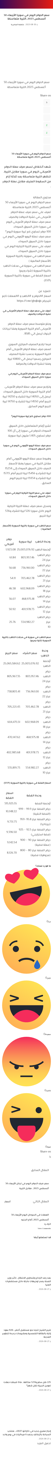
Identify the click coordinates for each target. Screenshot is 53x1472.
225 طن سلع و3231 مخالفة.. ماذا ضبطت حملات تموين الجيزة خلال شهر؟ (27, 1384)
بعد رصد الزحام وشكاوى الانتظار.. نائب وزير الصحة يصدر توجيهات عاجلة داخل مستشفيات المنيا (28, 1281)
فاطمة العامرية (17, 25)
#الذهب (26, 296)
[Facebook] (46, 102)
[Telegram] (46, 140)
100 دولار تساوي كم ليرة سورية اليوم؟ (28, 232)
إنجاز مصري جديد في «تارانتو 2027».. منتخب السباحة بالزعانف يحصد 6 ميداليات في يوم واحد (27, 1433)
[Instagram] (50, 1464)
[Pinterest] (46, 117)
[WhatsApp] (46, 125)
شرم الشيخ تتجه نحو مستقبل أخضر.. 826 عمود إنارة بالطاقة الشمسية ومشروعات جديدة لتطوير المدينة (26, 1333)
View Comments (44, 1228)
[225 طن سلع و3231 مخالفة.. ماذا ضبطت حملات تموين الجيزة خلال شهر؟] (26, 1362)
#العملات (13, 296)
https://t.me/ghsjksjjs (29, 301)
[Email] (46, 148)
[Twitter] (46, 110)
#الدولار (38, 296)
